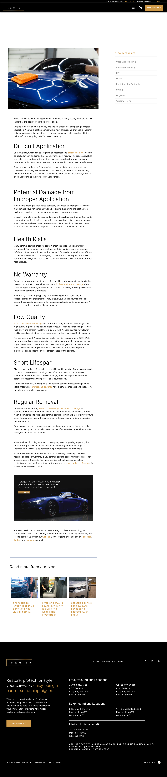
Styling (119, 90)
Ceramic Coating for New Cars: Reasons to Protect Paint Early (81, 609)
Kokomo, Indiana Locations (87, 703)
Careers (120, 661)
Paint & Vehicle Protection (128, 84)
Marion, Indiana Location (85, 724)
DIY (118, 73)
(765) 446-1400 (77, 694)
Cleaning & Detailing (126, 67)
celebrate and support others (20, 712)
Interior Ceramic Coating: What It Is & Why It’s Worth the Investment (52, 609)
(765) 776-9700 (76, 715)
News (119, 78)
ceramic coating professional (77, 463)
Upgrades (121, 95)
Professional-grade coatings (69, 284)
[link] (53, 78)
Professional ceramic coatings (28, 323)
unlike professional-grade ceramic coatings (59, 408)
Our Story (96, 661)
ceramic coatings (76, 153)
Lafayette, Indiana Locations (88, 680)
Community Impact (108, 661)
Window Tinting (123, 101)
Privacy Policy (55, 762)
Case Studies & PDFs (126, 62)
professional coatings (42, 387)
